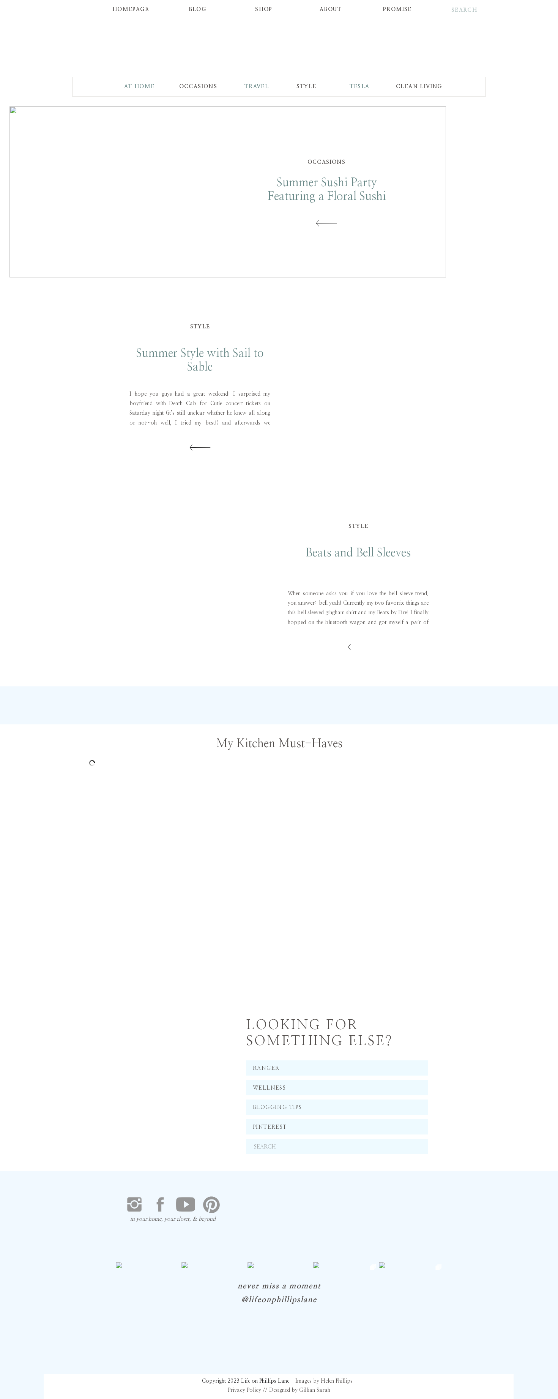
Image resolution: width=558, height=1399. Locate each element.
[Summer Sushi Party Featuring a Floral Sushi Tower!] (326, 223)
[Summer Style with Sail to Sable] (360, 386)
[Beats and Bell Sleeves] (197, 586)
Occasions (326, 162)
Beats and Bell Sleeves (358, 553)
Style (200, 327)
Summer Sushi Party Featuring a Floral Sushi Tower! (327, 196)
